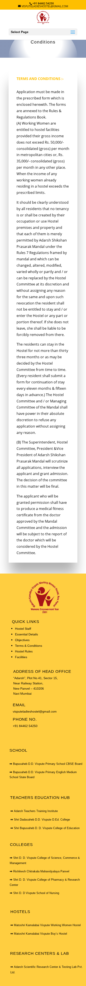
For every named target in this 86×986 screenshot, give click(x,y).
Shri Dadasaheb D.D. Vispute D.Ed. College (42, 819)
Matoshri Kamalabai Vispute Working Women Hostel (47, 925)
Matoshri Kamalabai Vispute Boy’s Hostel (40, 933)
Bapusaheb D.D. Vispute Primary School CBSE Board (47, 763)
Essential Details (26, 634)
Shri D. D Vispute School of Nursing (36, 893)
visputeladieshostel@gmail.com (35, 711)
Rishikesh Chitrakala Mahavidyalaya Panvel (41, 871)
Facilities (21, 657)
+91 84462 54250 (25, 726)
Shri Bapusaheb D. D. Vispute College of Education (47, 828)
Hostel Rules (24, 651)
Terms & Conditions (28, 645)
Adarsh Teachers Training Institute (36, 811)
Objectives (22, 640)
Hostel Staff (23, 628)
